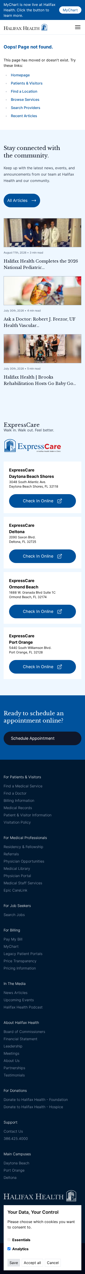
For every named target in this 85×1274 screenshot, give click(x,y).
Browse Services (25, 99)
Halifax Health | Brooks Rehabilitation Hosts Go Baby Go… (40, 380)
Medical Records (18, 807)
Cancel (53, 1262)
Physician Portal (17, 875)
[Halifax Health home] (25, 27)
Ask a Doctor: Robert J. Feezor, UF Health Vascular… (39, 322)
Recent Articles (24, 116)
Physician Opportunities (24, 861)
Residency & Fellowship (23, 846)
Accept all (32, 1262)
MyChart (70, 10)
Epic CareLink (15, 890)
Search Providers (25, 107)
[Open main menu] (77, 27)
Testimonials (14, 1075)
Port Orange (14, 1170)
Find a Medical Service (23, 786)
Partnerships (14, 1068)
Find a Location (24, 91)
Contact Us (13, 1131)
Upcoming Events (19, 1000)
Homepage (20, 75)
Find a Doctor (15, 793)
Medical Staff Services (23, 883)
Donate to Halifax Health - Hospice (33, 1107)
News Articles (15, 992)
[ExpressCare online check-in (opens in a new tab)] (33, 445)
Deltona (10, 1177)
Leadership (13, 1046)
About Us (11, 1060)
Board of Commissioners (24, 1031)
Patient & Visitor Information (27, 815)
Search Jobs (14, 914)
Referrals (11, 854)
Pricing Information (20, 968)
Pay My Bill (13, 939)
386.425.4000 (16, 1138)
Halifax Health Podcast (23, 1007)
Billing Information (19, 800)
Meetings (11, 1053)
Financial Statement (20, 1039)
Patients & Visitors (27, 83)
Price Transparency (20, 961)
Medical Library (17, 868)
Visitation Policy (17, 822)
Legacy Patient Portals (23, 953)
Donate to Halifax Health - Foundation (36, 1099)
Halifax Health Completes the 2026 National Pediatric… (41, 264)
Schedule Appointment (33, 738)
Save (14, 1262)
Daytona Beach (16, 1163)
